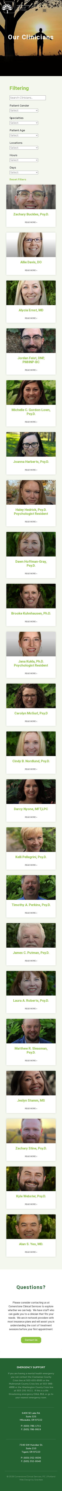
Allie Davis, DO (31, 262)
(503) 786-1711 (32, 1425)
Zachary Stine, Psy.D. (31, 1148)
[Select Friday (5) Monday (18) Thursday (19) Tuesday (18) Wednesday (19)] (24, 173)
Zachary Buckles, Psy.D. (31, 214)
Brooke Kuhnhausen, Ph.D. (31, 613)
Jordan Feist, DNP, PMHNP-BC (31, 360)
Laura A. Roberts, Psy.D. (31, 1001)
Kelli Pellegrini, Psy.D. (31, 857)
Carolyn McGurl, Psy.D (31, 713)
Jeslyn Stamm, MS (31, 1100)
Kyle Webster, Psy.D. (31, 1196)
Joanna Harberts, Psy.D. (31, 462)
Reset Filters (18, 179)
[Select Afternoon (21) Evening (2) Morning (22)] (24, 160)
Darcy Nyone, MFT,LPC (31, 809)
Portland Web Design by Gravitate (37, 1478)
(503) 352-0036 (32, 1457)
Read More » (31, 222)
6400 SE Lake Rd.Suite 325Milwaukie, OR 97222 (31, 1416)
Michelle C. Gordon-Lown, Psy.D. (31, 412)
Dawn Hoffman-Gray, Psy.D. (31, 563)
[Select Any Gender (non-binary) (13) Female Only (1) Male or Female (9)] (24, 111)
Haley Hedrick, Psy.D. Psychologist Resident (31, 512)
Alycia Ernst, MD (31, 310)
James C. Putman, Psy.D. (31, 953)
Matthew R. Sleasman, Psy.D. (31, 1050)
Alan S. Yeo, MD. (31, 1244)
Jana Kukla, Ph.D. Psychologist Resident (31, 663)
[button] (44, 10)
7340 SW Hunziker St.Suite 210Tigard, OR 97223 (31, 1448)
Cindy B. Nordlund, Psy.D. (31, 761)
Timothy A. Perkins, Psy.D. (31, 905)
